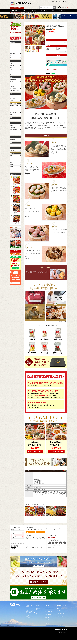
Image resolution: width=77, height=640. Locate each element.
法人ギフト (12, 168)
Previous (0, 17)
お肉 (24, 10)
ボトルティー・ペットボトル (15, 131)
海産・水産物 (14, 10)
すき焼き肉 (12, 65)
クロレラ (11, 144)
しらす (11, 44)
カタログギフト (47, 607)
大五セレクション (15, 12)
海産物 (37, 610)
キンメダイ (12, 57)
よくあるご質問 (60, 603)
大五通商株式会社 (64, 632)
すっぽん (11, 55)
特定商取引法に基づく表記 (62, 605)
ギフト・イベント (62, 10)
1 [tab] (36, 20)
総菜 (53, 10)
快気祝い (11, 166)
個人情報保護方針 (60, 607)
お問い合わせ (14, 548)
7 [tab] (40, 20)
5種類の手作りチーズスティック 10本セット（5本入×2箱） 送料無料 (50, 518)
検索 (54, 7)
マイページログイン (61, 616)
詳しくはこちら (51, 547)
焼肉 (11, 67)
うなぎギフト (12, 150)
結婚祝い (11, 157)
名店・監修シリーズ (21, 12)
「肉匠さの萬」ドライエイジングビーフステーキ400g (61, 518)
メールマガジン (60, 608)
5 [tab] (39, 20)
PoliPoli (11, 114)
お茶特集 (11, 125)
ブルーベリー (12, 83)
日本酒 (11, 119)
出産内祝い (12, 164)
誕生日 (11, 155)
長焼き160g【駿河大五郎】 (30, 610)
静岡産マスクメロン (38, 609)
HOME (11, 12)
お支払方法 (47, 620)
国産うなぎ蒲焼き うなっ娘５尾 (39, 517)
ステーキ (11, 69)
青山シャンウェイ (13, 110)
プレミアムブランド (48, 611)
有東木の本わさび (13, 79)
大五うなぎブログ (48, 614)
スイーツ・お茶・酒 (43, 10)
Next (76, 17)
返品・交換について (48, 623)
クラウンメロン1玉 (13, 88)
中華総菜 (11, 95)
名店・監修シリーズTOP (14, 105)
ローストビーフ (12, 71)
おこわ (37, 603)
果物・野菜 (34, 10)
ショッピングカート (62, 7)
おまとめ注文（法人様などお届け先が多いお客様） (62, 613)
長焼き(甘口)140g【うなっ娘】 (30, 612)
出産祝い (11, 162)
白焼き (27, 616)
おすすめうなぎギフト (29, 605)
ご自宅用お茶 (12, 127)
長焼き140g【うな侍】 (29, 611)
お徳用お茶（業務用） (14, 129)
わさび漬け (12, 81)
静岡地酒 (37, 613)
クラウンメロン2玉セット (14, 90)
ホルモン (11, 74)
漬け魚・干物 (12, 53)
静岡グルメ (37, 605)
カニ (11, 46)
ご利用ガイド (47, 619)
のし (47, 40)
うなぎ (27, 603)
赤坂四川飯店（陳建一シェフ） (15, 107)
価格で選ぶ (27, 606)
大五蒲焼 (27, 615)
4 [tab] (38, 20)
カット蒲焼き (28, 617)
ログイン (61, 1)
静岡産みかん (12, 86)
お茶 (36, 614)
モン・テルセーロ (13, 112)
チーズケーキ (12, 139)
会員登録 (65, 1)
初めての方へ (47, 617)
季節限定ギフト (47, 603)
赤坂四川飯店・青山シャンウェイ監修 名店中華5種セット (29, 518)
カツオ (11, 51)
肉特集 (11, 63)
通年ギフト (47, 605)
